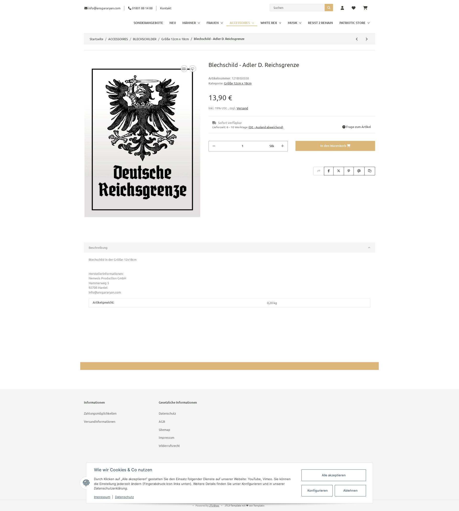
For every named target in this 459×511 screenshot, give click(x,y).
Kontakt (165, 8)
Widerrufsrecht (169, 446)
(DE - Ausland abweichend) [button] (265, 127)
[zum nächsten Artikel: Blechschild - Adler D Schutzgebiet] (366, 39)
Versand (242, 108)
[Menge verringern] (214, 146)
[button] (342, 8)
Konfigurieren (317, 490)
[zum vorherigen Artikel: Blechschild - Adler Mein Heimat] (357, 39)
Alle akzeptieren (334, 475)
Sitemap (164, 430)
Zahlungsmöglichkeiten (100, 413)
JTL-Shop (214, 505)
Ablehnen (350, 490)
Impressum (166, 437)
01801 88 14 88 (142, 8)
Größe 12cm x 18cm (237, 83)
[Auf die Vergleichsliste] (184, 68)
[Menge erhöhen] (282, 146)
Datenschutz (167, 413)
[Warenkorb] (367, 8)
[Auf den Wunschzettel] (192, 68)
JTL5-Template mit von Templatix (244, 505)
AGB (162, 421)
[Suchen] (329, 7)
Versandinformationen (99, 421)
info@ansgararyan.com (104, 8)
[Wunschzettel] (353, 8)
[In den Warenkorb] (88, 58)
